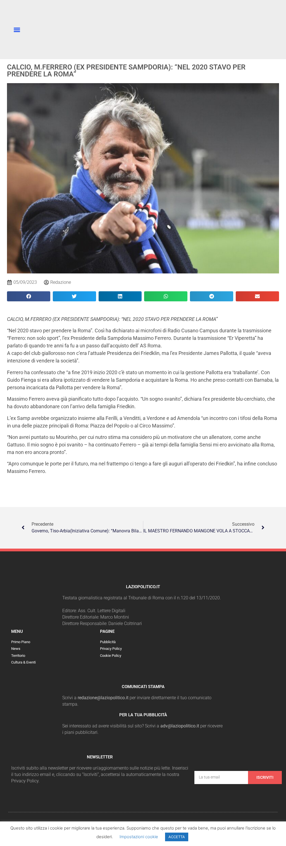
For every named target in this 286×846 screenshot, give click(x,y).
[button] (17, 29)
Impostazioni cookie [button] (139, 836)
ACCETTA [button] (176, 837)
